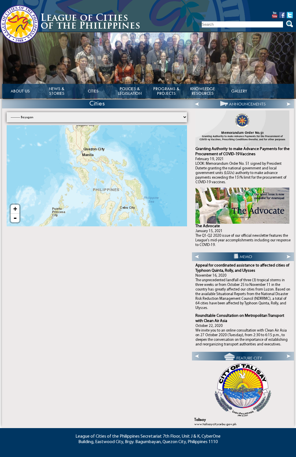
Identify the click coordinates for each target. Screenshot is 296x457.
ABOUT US (20, 91)
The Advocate (207, 226)
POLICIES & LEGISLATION (130, 91)
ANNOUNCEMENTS (247, 104)
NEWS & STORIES (56, 91)
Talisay (200, 419)
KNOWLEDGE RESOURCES (202, 91)
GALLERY (239, 91)
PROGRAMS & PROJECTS (166, 91)
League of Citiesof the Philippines (90, 22)
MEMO (246, 256)
